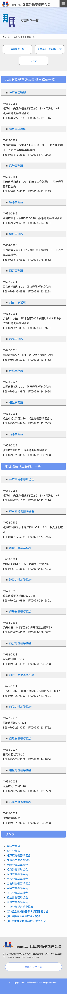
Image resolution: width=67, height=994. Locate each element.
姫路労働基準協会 (20, 579)
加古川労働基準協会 (19, 883)
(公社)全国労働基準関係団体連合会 (27, 911)
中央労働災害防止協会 (20, 907)
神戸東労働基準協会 (19, 855)
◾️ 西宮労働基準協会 (18, 643)
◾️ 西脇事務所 (14, 339)
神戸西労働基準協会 (19, 860)
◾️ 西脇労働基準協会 (18, 706)
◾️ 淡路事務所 (14, 434)
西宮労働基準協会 (17, 879)
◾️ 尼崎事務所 (14, 165)
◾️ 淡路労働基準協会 (18, 802)
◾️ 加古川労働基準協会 (19, 675)
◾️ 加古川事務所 (15, 302)
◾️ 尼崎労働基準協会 (18, 548)
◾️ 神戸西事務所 (15, 129)
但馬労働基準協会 (17, 893)
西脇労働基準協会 (17, 888)
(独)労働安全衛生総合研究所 (24, 916)
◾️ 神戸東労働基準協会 (19, 479)
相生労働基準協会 (17, 897)
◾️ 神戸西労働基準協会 (19, 511)
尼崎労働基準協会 (17, 865)
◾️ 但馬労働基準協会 (18, 738)
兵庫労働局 (13, 846)
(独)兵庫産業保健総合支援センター (27, 921)
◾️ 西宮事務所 (14, 270)
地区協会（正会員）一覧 (50, 49)
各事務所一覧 (17, 49)
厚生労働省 (13, 851)
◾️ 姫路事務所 (14, 202)
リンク (33, 60)
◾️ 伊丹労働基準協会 (18, 611)
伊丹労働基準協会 (17, 874)
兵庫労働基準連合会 (30, 4)
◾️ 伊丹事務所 (14, 234)
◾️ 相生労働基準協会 (18, 770)
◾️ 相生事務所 (14, 402)
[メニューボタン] (63, 3)
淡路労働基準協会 (17, 902)
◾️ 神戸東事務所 (15, 92)
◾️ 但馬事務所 (14, 371)
